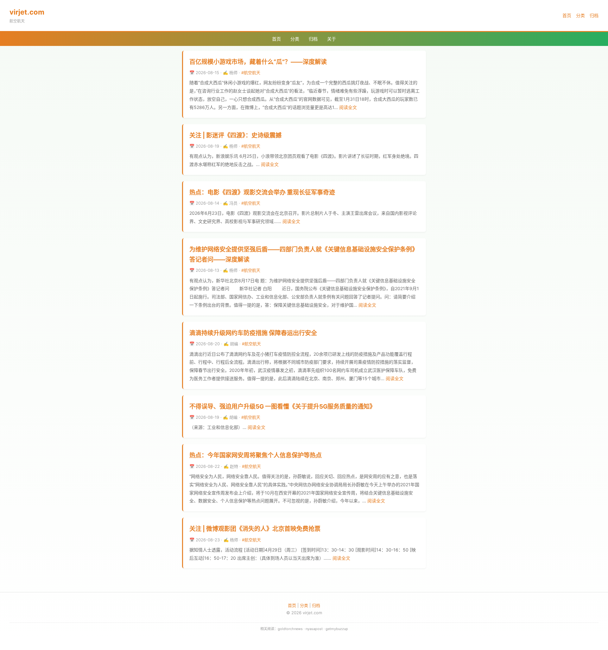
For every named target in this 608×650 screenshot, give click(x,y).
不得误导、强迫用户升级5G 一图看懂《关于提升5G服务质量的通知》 (282, 406)
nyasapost (314, 629)
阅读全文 (348, 107)
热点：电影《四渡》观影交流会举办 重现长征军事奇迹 (262, 192)
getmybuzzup (337, 629)
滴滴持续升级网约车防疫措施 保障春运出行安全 (253, 333)
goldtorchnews (290, 629)
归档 (594, 15)
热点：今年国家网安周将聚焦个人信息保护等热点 (255, 455)
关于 (331, 38)
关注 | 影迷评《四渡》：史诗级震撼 (235, 135)
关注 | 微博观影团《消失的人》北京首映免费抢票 (254, 528)
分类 (580, 15)
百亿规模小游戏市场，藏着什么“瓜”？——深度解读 (258, 62)
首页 (566, 15)
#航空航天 (250, 72)
